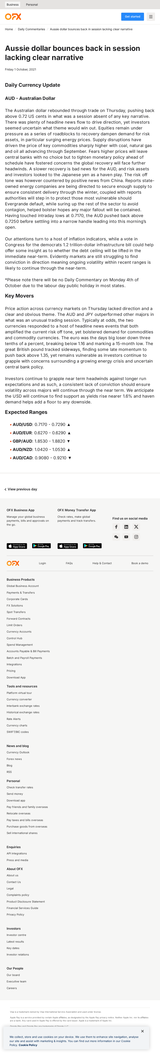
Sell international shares (22, 833)
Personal (32, 4)
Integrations (14, 664)
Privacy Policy (15, 914)
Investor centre (16, 935)
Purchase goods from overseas (27, 826)
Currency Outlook (18, 752)
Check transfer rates (20, 787)
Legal (10, 888)
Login (42, 563)
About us (12, 875)
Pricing (11, 670)
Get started (132, 16)
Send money (15, 793)
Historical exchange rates (23, 712)
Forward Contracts (18, 618)
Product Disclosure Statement (26, 901)
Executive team (16, 981)
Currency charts (17, 725)
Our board (13, 975)
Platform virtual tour (19, 692)
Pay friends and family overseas (27, 807)
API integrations (17, 853)
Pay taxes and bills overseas (25, 820)
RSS (9, 771)
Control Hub (14, 638)
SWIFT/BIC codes (18, 731)
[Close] (142, 1031)
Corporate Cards (17, 599)
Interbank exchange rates (23, 705)
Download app (16, 800)
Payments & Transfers (21, 592)
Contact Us (14, 882)
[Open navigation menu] (151, 17)
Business (13, 4)
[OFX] (13, 16)
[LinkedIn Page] (126, 527)
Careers (12, 988)
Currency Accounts (19, 631)
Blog (9, 765)
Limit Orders (14, 625)
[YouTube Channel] (126, 537)
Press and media (17, 860)
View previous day (22, 489)
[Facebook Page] (116, 527)
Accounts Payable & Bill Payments (28, 651)
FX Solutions (15, 605)
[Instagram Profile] (136, 537)
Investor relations (18, 954)
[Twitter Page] (136, 527)
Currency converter (19, 699)
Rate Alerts (14, 719)
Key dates (13, 948)
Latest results (15, 941)
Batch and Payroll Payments (24, 657)
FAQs (69, 563)
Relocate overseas (18, 813)
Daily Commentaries (31, 29)
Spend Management (20, 644)
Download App (16, 677)
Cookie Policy (28, 1045)
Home (9, 29)
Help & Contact (102, 563)
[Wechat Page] (116, 537)
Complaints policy (18, 895)
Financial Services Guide (22, 908)
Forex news (14, 759)
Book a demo (139, 563)
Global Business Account (23, 586)
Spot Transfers (16, 612)
